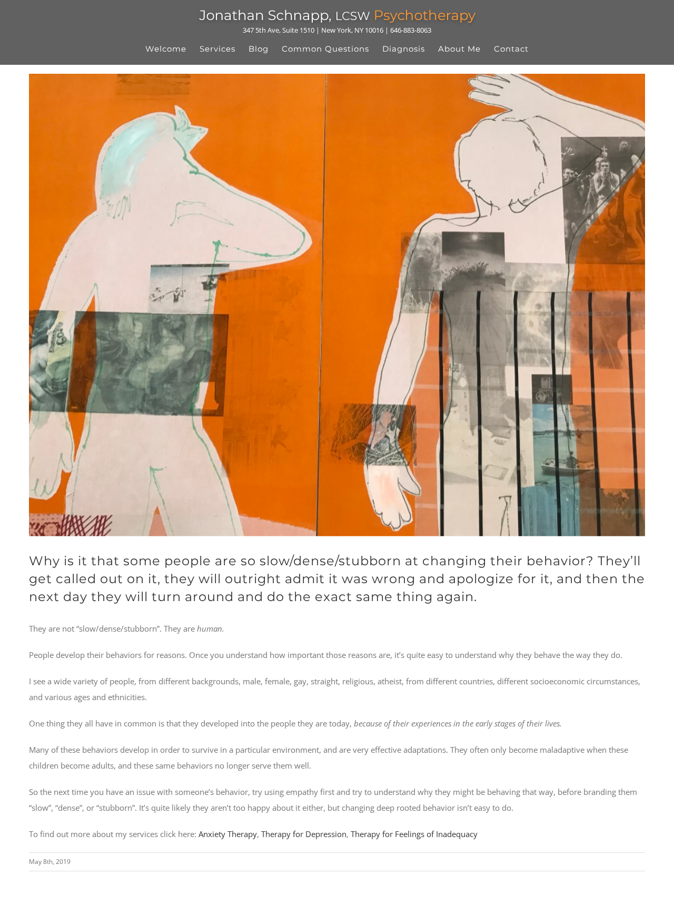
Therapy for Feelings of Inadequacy (414, 834)
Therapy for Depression (303, 834)
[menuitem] (172, 49)
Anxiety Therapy (228, 834)
